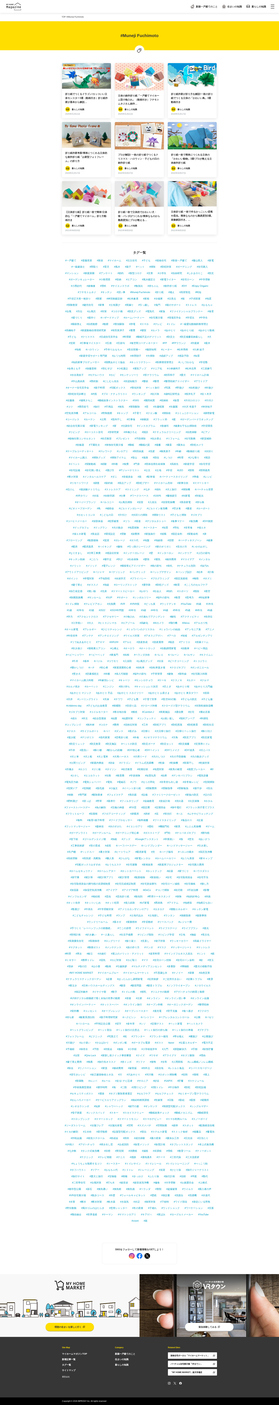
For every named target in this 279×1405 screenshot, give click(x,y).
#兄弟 (104, 591)
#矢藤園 (173, 406)
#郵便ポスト (94, 947)
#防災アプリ (189, 737)
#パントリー (147, 1017)
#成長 (108, 845)
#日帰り (145, 731)
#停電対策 (88, 578)
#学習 (169, 470)
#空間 (130, 1125)
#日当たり (202, 1138)
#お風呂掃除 (125, 502)
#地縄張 (187, 902)
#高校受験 (72, 858)
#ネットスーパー (110, 1004)
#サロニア (142, 1080)
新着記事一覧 (69, 1359)
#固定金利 (176, 533)
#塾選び (75, 909)
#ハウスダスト (201, 871)
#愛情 (146, 559)
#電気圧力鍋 (71, 782)
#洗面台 (179, 1195)
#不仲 (72, 750)
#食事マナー (177, 521)
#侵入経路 (129, 902)
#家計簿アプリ (105, 877)
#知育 (197, 355)
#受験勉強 (182, 788)
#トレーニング (146, 1169)
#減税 (145, 1150)
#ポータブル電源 (141, 1042)
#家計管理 (123, 877)
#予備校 (70, 1049)
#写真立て (112, 1036)
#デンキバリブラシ (182, 775)
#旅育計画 (159, 1144)
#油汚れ (204, 565)
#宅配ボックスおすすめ (88, 864)
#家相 (146, 298)
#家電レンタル (142, 858)
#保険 (178, 896)
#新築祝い (155, 877)
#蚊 (201, 960)
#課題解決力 (179, 1049)
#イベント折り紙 (132, 788)
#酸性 (173, 616)
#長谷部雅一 (133, 349)
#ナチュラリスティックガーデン (83, 979)
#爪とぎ (167, 686)
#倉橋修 (91, 286)
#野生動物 (70, 1208)
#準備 (195, 476)
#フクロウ (203, 1011)
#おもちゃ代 (111, 1169)
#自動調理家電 (168, 648)
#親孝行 (111, 801)
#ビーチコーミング (178, 661)
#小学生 (162, 273)
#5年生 (176, 610)
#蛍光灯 (167, 813)
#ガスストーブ (152, 832)
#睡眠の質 (144, 444)
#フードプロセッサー (120, 820)
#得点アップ (124, 483)
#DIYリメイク (172, 750)
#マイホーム (114, 260)
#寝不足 (107, 559)
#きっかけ (137, 1176)
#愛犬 (183, 375)
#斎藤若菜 (86, 260)
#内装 (208, 896)
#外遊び (209, 387)
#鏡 (212, 953)
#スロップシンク (81, 1119)
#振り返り (130, 941)
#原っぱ (86, 801)
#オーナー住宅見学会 (77, 387)
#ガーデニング (184, 266)
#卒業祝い (168, 839)
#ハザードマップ (110, 317)
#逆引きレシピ (77, 1074)
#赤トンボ (126, 1061)
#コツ (70, 406)
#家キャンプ (205, 858)
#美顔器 (132, 794)
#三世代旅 (175, 1157)
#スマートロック (104, 1119)
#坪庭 (194, 1176)
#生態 (108, 775)
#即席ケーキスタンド (158, 896)
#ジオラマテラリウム (155, 737)
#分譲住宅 (126, 425)
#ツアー (95, 1169)
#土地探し (153, 915)
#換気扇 (130, 1189)
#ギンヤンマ (150, 1106)
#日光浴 (188, 1138)
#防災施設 (110, 743)
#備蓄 (158, 444)
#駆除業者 (97, 794)
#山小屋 (96, 966)
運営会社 (66, 1377)
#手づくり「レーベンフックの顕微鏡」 (91, 928)
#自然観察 (92, 324)
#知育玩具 (150, 775)
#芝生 (191, 839)
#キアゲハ (146, 1214)
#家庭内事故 (97, 762)
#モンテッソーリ (129, 375)
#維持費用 (170, 559)
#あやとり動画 (206, 330)
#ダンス (119, 731)
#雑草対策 (150, 1201)
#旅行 (96, 406)
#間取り (94, 266)
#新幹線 (182, 673)
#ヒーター (166, 349)
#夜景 (210, 979)
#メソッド (91, 565)
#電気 (109, 782)
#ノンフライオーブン (178, 985)
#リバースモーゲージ (200, 1068)
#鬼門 (157, 305)
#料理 (180, 457)
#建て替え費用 (74, 1061)
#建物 (170, 673)
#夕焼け (69, 1144)
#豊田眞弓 (83, 406)
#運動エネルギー (178, 909)
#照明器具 (204, 470)
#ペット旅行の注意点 (128, 1030)
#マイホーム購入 (78, 457)
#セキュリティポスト (81, 1093)
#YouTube (186, 604)
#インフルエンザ (77, 896)
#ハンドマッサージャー (179, 845)
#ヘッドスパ (87, 851)
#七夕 (147, 489)
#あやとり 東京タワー (186, 693)
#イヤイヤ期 (99, 991)
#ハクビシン (129, 1017)
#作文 (85, 718)
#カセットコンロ (86, 514)
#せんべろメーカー (80, 1100)
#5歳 (187, 610)
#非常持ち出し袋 (169, 782)
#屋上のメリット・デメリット (127, 953)
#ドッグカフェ (81, 527)
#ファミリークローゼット (166, 794)
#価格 (120, 1049)
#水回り (209, 451)
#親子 (128, 266)
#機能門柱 (163, 826)
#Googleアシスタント (147, 839)
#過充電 (157, 1011)
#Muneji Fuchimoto (140, 292)
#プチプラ (203, 1030)
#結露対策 (127, 718)
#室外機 (74, 1011)
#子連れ (152, 1208)
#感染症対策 (112, 553)
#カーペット (91, 686)
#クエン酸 (151, 413)
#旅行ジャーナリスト (197, 1169)
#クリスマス (88, 336)
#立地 (182, 934)
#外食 (136, 737)
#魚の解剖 (100, 807)
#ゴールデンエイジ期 (94, 839)
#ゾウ (133, 782)
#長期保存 (93, 941)
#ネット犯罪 (112, 902)
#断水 (83, 1201)
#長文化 (205, 934)
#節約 (121, 273)
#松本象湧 (132, 298)
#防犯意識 (176, 724)
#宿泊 (143, 1131)
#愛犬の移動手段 (203, 966)
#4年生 (154, 610)
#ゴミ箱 (96, 769)
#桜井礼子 (190, 394)
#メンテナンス (113, 947)
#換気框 (117, 1189)
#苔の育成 (94, 845)
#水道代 (206, 1195)
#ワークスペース (139, 495)
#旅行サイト (78, 1176)
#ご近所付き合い (172, 979)
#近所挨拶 (152, 979)
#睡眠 (131, 444)
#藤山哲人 (197, 260)
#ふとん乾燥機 (193, 826)
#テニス (120, 1157)
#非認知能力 (130, 381)
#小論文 (113, 788)
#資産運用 (157, 642)
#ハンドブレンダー (151, 845)
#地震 (208, 298)
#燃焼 (134, 712)
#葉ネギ (117, 922)
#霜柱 (150, 826)
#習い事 (121, 292)
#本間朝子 (135, 355)
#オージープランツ (85, 502)
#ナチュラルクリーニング (167, 432)
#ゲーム (210, 826)
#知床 (97, 1106)
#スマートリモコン (128, 1119)
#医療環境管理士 (164, 362)
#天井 (70, 699)
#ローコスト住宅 (94, 432)
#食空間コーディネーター (144, 343)
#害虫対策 (135, 387)
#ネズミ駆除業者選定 (120, 1093)
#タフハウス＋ (78, 1169)
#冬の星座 (137, 1208)
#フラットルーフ (75, 813)
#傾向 (158, 489)
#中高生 (88, 909)
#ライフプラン (190, 928)
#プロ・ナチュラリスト (114, 394)
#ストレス (191, 305)
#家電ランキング (99, 425)
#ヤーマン (107, 1214)
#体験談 (144, 419)
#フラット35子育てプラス (200, 807)
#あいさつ (204, 839)
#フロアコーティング (113, 813)
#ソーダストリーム (75, 1125)
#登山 (134, 457)
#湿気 (102, 960)
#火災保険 (193, 801)
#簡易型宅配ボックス (173, 1106)
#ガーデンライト (79, 832)
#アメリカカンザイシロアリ (133, 909)
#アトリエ (184, 642)
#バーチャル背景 (204, 489)
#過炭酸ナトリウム (89, 489)
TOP (64, 17)
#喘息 (171, 642)
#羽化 (176, 527)
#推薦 (90, 1061)
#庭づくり (76, 317)
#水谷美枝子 (77, 375)
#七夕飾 (72, 1150)
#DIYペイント (152, 750)
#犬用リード (140, 756)
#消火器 (179, 801)
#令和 (164, 1061)
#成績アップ (166, 355)
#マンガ (148, 947)
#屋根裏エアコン (96, 648)
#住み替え (155, 438)
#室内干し (116, 419)
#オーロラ (129, 648)
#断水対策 (96, 1201)
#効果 (164, 775)
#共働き (69, 769)
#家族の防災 (192, 794)
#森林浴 (99, 826)
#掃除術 (166, 413)
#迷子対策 (159, 941)
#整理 (156, 381)
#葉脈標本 (131, 922)
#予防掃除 (140, 438)
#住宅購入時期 (199, 673)
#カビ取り (131, 960)
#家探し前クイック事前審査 (116, 1055)
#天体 (106, 699)
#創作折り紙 (170, 286)
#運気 (157, 559)
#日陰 (170, 1100)
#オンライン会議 (200, 998)
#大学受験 (170, 1182)
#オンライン (153, 998)
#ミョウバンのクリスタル (141, 629)
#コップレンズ (73, 724)
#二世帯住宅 (78, 1182)
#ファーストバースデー (77, 807)
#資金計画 (164, 801)
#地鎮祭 (158, 540)
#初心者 (103, 667)
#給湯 (170, 871)
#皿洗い (84, 750)
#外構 (115, 464)
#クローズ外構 (149, 705)
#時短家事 (204, 597)
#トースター (113, 1163)
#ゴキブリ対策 (77, 712)
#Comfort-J (148, 712)
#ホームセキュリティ (81, 871)
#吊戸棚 (71, 851)
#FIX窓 (132, 807)
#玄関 (72, 343)
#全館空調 (108, 495)
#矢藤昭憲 (158, 406)
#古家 (139, 998)
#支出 (210, 788)
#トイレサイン (133, 1163)
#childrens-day (74, 705)
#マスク (162, 947)
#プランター (138, 1036)
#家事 (101, 305)
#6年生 (198, 610)
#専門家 (82, 794)
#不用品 (108, 406)
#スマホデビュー (152, 1119)
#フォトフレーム (75, 1036)
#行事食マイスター (90, 343)
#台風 (68, 311)
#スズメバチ (144, 1125)
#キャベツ (124, 680)
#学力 (70, 616)
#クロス (71, 731)
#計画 (211, 572)
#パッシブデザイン (160, 572)
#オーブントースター (136, 1011)
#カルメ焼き (73, 686)
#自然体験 (191, 432)
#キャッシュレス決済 (146, 686)
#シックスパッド (96, 1112)
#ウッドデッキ (168, 604)
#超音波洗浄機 (141, 1182)
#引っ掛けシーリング (138, 546)
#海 (114, 1087)
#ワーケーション (194, 1208)
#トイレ (171, 324)
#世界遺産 (91, 1214)
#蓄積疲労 (171, 495)
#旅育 (176, 400)
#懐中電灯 (175, 807)
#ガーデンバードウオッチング (197, 419)
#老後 (128, 998)
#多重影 (171, 966)
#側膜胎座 (185, 915)
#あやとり (170, 330)
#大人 (90, 623)
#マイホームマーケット (136, 972)
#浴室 (140, 502)
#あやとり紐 (187, 330)
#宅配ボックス (117, 387)
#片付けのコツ (192, 400)
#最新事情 (201, 915)
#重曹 (132, 330)
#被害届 (132, 1068)
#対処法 (199, 495)
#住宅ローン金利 (185, 960)
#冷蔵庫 (158, 298)
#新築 (100, 260)
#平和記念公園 (102, 1023)
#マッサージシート (181, 947)
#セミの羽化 (148, 782)
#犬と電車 (102, 756)
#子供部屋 (194, 298)
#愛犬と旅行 (96, 1176)
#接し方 (204, 883)
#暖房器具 (87, 546)
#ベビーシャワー (75, 654)
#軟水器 (111, 1201)
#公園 (197, 1017)
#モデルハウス (96, 375)
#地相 (78, 349)
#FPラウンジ (179, 343)
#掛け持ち (124, 686)
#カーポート (203, 508)
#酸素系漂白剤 (87, 1017)
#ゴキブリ (196, 514)
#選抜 (101, 1093)
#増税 (169, 1150)
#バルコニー (107, 502)
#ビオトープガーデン (80, 508)
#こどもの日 (106, 514)
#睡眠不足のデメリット (148, 336)
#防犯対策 (165, 266)
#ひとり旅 (175, 1169)
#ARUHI (113, 642)
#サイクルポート (90, 731)
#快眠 (114, 839)
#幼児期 (178, 890)
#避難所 (204, 1100)
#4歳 (165, 610)
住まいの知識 (234, 6)
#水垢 (96, 495)
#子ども (146, 260)
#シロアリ (122, 451)
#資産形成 (142, 642)
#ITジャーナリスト (129, 470)
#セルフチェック (164, 1093)
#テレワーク (105, 451)
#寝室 (143, 330)
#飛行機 (173, 623)
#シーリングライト (88, 699)
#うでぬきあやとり (81, 642)
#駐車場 (150, 476)
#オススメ (92, 584)
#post (171, 1042)
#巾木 (75, 661)
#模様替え (76, 324)
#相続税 (95, 896)
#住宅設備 (74, 470)
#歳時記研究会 (172, 394)
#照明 (191, 470)
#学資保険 (134, 775)
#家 (114, 425)
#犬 (209, 336)
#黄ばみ (161, 1214)
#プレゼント (123, 438)
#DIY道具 (189, 750)
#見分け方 (181, 546)
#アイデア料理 (130, 890)
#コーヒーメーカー (76, 521)
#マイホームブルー (108, 972)
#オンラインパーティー (83, 1004)
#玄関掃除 (208, 782)
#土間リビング (77, 762)
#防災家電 (206, 737)
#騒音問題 (135, 985)
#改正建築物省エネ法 (101, 1074)
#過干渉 (197, 788)
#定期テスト (157, 1023)
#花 (156, 813)
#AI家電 (186, 495)
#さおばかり (102, 1042)
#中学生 (203, 317)
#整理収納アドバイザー (176, 381)
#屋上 (206, 1074)
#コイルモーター (99, 712)
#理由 (202, 1055)
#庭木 (207, 343)
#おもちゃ (207, 305)
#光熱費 (111, 604)
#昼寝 (191, 972)
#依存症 (208, 616)
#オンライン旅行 (133, 1004)
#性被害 (158, 1100)
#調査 (96, 483)
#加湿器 (74, 890)
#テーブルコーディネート (80, 451)
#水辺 (137, 1201)
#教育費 (120, 775)
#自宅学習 (204, 464)
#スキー (114, 1112)
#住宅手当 (202, 877)
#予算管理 (156, 673)
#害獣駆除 (134, 406)
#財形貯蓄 (207, 1049)
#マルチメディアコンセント (147, 966)
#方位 (79, 311)
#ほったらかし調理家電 (130, 979)
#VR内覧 (135, 604)
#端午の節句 (162, 597)
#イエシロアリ (135, 826)
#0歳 (198, 604)
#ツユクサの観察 (160, 991)
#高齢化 (144, 623)
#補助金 (109, 508)
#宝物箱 (112, 1176)
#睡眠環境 (202, 1112)
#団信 (156, 457)
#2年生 (80, 610)
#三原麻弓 (206, 368)
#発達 (137, 521)
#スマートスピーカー (123, 591)
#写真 (167, 387)
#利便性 (204, 718)
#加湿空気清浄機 (92, 890)
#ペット (140, 266)
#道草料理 (154, 953)
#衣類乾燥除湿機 (204, 705)
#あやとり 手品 (104, 693)
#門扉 (137, 464)
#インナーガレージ (134, 553)
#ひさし (75, 775)
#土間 (103, 419)
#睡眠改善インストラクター (113, 400)
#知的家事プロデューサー (85, 362)
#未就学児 (120, 578)
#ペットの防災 (129, 743)
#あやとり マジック (80, 693)
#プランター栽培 (159, 1036)
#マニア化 (156, 368)
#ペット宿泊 (105, 1030)
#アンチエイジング (108, 635)
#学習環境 (207, 425)
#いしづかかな (186, 362)
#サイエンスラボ (120, 286)
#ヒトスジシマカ (107, 623)
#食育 (211, 311)
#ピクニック (95, 1036)
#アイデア (111, 890)
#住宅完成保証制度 (125, 883)
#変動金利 (192, 533)
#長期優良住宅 (76, 941)
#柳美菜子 (165, 451)
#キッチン (106, 292)
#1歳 (69, 610)
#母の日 (82, 966)
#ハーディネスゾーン (190, 540)
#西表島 (158, 902)
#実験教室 (72, 305)
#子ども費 (132, 699)
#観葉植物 (92, 540)
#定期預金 (160, 807)
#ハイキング (105, 546)
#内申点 (145, 1068)
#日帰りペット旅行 (186, 731)
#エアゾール (128, 623)
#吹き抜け (76, 648)
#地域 (184, 635)
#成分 (74, 718)
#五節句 (120, 343)
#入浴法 (152, 502)
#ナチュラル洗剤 (186, 565)
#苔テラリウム (151, 375)
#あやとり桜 (182, 686)
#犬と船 (88, 756)
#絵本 (200, 572)
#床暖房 (134, 813)
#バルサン (189, 654)
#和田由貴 (138, 451)
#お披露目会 (187, 1182)
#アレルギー (89, 629)
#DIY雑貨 (208, 521)
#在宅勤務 (190, 438)
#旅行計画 (169, 1176)
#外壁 (112, 1195)
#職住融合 (75, 1214)
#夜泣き (72, 985)
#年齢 (178, 451)
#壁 (151, 553)
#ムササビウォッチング (200, 813)
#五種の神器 (117, 807)
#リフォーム (173, 438)
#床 (205, 533)
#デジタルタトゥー (155, 521)
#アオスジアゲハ (153, 635)
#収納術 (164, 400)
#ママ (145, 960)
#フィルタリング (129, 801)
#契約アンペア (187, 718)
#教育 (177, 597)
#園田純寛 (149, 400)
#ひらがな (124, 858)
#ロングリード (112, 941)
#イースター (150, 527)
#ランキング (139, 394)
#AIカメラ (158, 623)
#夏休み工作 (172, 1138)
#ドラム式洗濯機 (144, 762)
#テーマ (161, 1157)
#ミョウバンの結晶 (170, 629)
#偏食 (157, 1182)
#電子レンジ (108, 565)
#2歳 (91, 610)
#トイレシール (153, 1163)
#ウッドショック (170, 1208)
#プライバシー (138, 578)
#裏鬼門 (114, 654)
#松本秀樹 (182, 349)
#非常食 (188, 527)
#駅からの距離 (114, 750)
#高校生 (174, 464)
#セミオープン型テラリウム (193, 1093)
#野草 (99, 801)
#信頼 (183, 1176)
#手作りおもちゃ (113, 349)
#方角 (175, 737)
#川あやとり (133, 1074)
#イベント (74, 464)
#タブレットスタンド (181, 1144)
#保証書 (165, 1195)
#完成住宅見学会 (108, 336)
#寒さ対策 (72, 476)
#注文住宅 (131, 260)
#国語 (145, 432)
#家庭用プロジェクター (170, 864)
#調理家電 (208, 413)
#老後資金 (127, 476)
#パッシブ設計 (184, 572)
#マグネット (75, 947)
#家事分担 (182, 483)
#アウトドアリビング (76, 572)
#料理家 (127, 336)
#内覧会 (108, 1049)
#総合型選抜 (99, 718)
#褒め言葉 (204, 712)
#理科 (103, 286)
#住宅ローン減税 (170, 883)
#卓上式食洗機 (206, 1144)
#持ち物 (200, 502)
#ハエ (180, 813)
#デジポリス (87, 737)
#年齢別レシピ (106, 680)
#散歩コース (97, 1195)
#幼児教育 (126, 769)
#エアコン (131, 279)
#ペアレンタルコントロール (174, 1017)
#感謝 (133, 1157)
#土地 (158, 470)
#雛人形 (109, 858)
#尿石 (89, 1189)
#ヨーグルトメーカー (181, 1214)
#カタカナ (159, 909)
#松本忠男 (190, 368)
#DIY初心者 (133, 750)
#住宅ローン (187, 279)
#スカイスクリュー (133, 1112)
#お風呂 (91, 311)
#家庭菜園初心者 (122, 667)
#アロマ (100, 642)
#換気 (121, 406)
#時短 (198, 292)
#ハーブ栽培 (166, 851)
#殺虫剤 (138, 896)
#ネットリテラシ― (140, 362)
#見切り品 (130, 705)
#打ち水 (110, 1182)
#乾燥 (161, 762)
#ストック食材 (180, 1131)
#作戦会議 (76, 1138)
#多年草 (130, 1023)
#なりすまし (75, 553)
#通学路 (146, 584)
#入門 (165, 1049)
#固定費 (145, 807)
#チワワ (118, 699)
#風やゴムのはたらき (92, 1208)
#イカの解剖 (71, 1131)
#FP (165, 343)
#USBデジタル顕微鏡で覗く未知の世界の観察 (95, 998)
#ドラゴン (124, 762)
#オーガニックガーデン (180, 1004)
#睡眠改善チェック (159, 1112)
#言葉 (211, 1208)
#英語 (207, 457)
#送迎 (162, 1169)
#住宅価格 (189, 883)
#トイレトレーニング (177, 1163)
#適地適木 (146, 1157)
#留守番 (75, 877)
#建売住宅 (87, 305)
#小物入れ (129, 616)
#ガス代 (134, 540)
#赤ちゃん (153, 286)
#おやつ (144, 591)
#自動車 (185, 648)
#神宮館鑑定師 (114, 298)
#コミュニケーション (187, 413)
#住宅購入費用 (196, 864)
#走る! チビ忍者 (123, 1080)
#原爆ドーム (201, 642)
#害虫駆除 (118, 324)
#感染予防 (183, 355)
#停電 (132, 324)
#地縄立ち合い (204, 902)
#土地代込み (136, 915)
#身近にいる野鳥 (201, 1201)
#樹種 (124, 1176)
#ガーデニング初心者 (127, 832)
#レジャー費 (185, 922)
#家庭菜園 (88, 273)
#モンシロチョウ (144, 680)
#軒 (212, 769)
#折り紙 (159, 292)
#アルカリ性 (201, 623)
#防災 (211, 273)
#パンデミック (138, 572)
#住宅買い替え (93, 470)
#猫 (183, 298)
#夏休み (181, 444)
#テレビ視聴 (105, 1157)
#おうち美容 (187, 858)
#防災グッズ (134, 311)
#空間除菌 (161, 1125)
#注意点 (171, 298)
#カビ (112, 375)
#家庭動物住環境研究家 (93, 330)
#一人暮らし (108, 934)
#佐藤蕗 (70, 400)
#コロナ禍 (117, 311)
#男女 (79, 953)
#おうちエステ (113, 864)
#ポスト (159, 1042)
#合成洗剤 (123, 1144)
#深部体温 (97, 521)
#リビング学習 (166, 934)
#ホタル (208, 801)
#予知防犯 (104, 578)
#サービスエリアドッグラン (111, 1100)
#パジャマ (98, 572)
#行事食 (131, 419)
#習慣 (171, 540)
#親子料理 (99, 387)
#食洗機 (193, 521)
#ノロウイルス (203, 985)
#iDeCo (147, 890)
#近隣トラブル (194, 979)
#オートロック (147, 648)
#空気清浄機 (71, 413)
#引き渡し (202, 845)
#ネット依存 (73, 902)
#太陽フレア (97, 1125)
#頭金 (111, 762)
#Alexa (185, 623)
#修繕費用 (117, 1068)
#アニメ (210, 629)
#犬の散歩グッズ (200, 756)
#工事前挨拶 (77, 845)
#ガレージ (119, 540)
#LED (180, 470)
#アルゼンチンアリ (202, 635)
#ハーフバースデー (126, 845)
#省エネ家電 (79, 533)
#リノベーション (87, 1068)
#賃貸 (106, 540)
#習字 (118, 1023)
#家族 (162, 311)
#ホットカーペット (131, 871)
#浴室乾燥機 (168, 502)
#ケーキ (162, 680)
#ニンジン (108, 686)
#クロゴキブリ (178, 667)
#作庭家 (195, 343)
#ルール (106, 1080)
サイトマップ (69, 1370)
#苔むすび (106, 368)
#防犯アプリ (159, 724)
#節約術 (108, 483)
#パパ (107, 731)
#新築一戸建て (179, 260)
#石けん (70, 489)
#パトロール (83, 1023)
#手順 (194, 1049)
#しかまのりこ (195, 273)
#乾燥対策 (204, 762)
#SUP (109, 597)
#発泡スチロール (96, 1138)
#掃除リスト (159, 514)
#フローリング (74, 540)
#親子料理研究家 (108, 1017)
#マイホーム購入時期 (81, 680)
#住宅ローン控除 (162, 960)
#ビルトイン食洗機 (157, 508)
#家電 (211, 260)
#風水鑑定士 (148, 279)
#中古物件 (173, 1087)
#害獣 (158, 1189)
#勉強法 (138, 286)
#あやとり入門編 (203, 686)
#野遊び (179, 387)
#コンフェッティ (147, 718)
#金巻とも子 (74, 368)
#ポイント (72, 578)
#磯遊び (193, 1036)
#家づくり (183, 871)
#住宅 (169, 877)
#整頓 (145, 381)
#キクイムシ (206, 654)
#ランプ (120, 915)
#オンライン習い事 (175, 998)
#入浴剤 (127, 661)
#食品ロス (186, 820)
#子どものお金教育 (97, 705)
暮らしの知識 (259, 6)
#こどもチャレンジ (83, 915)
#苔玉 (211, 960)
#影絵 (181, 1100)
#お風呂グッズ (144, 661)
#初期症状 (142, 769)
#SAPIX (168, 1080)
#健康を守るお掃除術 (185, 425)
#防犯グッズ (162, 584)
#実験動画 (90, 464)
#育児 (106, 266)
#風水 (117, 266)
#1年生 (209, 604)
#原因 (206, 693)
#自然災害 (204, 972)
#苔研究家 (113, 432)
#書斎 (169, 444)
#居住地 (159, 1068)
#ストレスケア (113, 489)
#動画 (108, 966)
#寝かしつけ (77, 667)
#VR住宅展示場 (77, 1195)
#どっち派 (149, 604)
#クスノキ (176, 680)
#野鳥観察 (106, 413)
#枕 (125, 1036)
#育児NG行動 (168, 699)
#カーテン (89, 419)
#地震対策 (158, 769)
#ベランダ (145, 1189)
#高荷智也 (184, 292)
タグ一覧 (66, 1364)
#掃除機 (185, 489)
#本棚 (107, 673)
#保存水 (83, 1049)
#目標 (107, 1150)
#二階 (124, 1087)
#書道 (189, 508)
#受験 (123, 533)
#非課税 (157, 1150)
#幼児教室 (106, 438)
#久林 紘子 (198, 349)
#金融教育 (148, 801)
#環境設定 (109, 533)
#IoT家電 (144, 902)
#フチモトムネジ (87, 292)
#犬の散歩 (117, 527)
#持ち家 (69, 1017)
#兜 (153, 851)
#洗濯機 (192, 1195)
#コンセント (90, 1011)
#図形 (192, 1100)
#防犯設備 (200, 1087)
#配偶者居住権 (206, 1125)
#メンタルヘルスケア (94, 476)
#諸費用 (135, 533)
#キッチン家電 (200, 909)
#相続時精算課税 (140, 1100)
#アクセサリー (111, 616)
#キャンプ (122, 413)
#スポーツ (182, 591)
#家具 (177, 826)
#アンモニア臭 (193, 629)
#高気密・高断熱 (91, 858)
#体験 (70, 794)
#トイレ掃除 (72, 604)
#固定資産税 (181, 578)
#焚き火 (76, 673)
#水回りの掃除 (139, 514)
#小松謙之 (122, 368)
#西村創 (94, 381)
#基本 (86, 661)
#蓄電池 (210, 1131)
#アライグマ (169, 1055)
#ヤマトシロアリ (127, 1214)
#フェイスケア (115, 794)
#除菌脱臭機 (76, 597)
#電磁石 (121, 782)
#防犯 (187, 1087)
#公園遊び (207, 1036)
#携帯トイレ (87, 960)
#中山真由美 (78, 381)
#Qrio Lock (90, 1055)
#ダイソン (110, 769)
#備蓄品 (196, 1131)
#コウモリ (112, 661)
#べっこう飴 (201, 1163)
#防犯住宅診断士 (77, 394)
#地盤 (146, 540)
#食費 (126, 464)
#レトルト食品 (176, 1068)
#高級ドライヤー (202, 941)
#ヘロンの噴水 (186, 851)
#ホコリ (83, 769)
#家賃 (104, 1068)
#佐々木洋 (205, 394)
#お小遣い (84, 1042)
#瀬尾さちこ (86, 400)
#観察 (105, 324)
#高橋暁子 (70, 330)
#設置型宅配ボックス (123, 1131)
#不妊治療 (192, 890)
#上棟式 (203, 1182)
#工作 (145, 724)
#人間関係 (177, 1061)
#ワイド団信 (180, 1201)
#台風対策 (95, 1182)
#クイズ (140, 1055)
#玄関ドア (72, 788)
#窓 (146, 406)
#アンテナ (87, 635)
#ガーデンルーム (102, 832)
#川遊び (70, 1042)
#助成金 (114, 1138)
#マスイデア (187, 559)
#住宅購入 (202, 266)
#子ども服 (207, 699)
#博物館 (184, 966)
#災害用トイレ (202, 743)
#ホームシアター (107, 871)
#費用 (116, 724)
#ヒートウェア (122, 851)
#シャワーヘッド (114, 1106)
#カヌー (191, 680)
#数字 (114, 991)
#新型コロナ (135, 273)
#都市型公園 (74, 1189)
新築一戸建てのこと (207, 6)
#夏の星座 (155, 1138)
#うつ (127, 521)
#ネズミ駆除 (188, 1055)
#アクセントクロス (88, 616)
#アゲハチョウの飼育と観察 (189, 991)
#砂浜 (156, 1080)
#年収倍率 (72, 635)
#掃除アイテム (118, 457)
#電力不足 (207, 1042)
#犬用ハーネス (121, 756)
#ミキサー (70, 960)
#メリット (75, 565)
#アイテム (172, 902)
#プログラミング (160, 578)
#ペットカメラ (195, 1023)
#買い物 (91, 591)
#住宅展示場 (156, 317)
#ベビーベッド (97, 654)
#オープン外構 (155, 1004)
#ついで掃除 (162, 890)
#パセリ (209, 1017)
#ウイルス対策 (132, 635)
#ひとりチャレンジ (111, 629)
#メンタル (204, 559)
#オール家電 (71, 629)
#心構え (114, 648)
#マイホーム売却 (163, 483)
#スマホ (144, 324)
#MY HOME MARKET (81, 972)
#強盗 (106, 584)
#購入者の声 (204, 1189)
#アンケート (106, 273)
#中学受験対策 (106, 909)
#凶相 (126, 654)
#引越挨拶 (121, 966)
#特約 (169, 591)
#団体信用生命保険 (155, 464)
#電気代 (150, 311)
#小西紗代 (76, 286)
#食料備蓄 (142, 820)
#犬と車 (74, 756)
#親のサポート (173, 305)
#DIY (184, 286)
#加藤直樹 (90, 368)
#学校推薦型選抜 (82, 1087)
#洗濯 (152, 451)
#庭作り (91, 317)
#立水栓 (87, 1131)
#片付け (209, 400)
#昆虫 (108, 896)
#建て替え (76, 584)
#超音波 (123, 1182)
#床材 (147, 813)
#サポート (122, 597)
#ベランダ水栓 (142, 654)
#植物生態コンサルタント (82, 438)
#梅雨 (195, 578)
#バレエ (159, 654)
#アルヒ (127, 642)
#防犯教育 (192, 724)
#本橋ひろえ (130, 432)
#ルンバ (92, 1080)
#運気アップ (139, 368)
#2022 (102, 610)
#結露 (114, 718)
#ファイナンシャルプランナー (186, 311)
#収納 (118, 279)
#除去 (70, 1068)
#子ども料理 (105, 915)
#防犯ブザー (142, 483)
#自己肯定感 (75, 591)
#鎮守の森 (133, 1106)
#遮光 (206, 928)
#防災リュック (77, 743)
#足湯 (200, 820)
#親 (139, 476)
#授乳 (143, 991)
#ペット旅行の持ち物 (155, 1030)
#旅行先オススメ (107, 1061)
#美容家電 (185, 502)
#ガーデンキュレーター (81, 279)
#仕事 (122, 495)
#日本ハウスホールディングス (98, 985)
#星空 (207, 591)
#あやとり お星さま (159, 693)
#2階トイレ (157, 1087)
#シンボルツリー (142, 597)
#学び (119, 559)
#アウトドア (201, 381)
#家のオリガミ (163, 546)
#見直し (145, 941)
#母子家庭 (76, 1112)
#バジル (98, 661)
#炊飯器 (80, 444)
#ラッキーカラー (179, 941)
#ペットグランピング (81, 1030)
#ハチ (91, 667)
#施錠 (193, 934)
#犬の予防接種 (178, 756)
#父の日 (207, 794)
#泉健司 (164, 425)
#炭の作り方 (133, 947)
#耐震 (177, 584)
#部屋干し (188, 762)
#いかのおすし (200, 546)
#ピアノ (206, 432)
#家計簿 (88, 877)
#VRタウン (82, 495)
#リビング (74, 432)
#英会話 (95, 533)
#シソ (143, 1023)
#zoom (135, 1220)
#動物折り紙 (193, 451)
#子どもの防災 (189, 699)
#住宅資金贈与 (148, 883)
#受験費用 (151, 788)
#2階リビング (139, 1087)
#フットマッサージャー (77, 826)
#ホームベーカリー (165, 858)
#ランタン (169, 915)
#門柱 (167, 832)
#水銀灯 (102, 953)
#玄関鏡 (86, 788)
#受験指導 (166, 788)
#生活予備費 (126, 934)
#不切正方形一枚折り (79, 298)
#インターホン (166, 553)
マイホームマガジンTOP (74, 1354)
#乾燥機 (173, 762)
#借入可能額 (121, 673)
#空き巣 (176, 508)
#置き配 (71, 737)
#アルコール (89, 413)
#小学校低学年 (149, 1049)
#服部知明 (150, 349)
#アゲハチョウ (87, 1144)
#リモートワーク (79, 483)
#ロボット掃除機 (167, 1074)
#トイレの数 (128, 991)
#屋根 (195, 1074)
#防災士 (170, 336)
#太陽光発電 (115, 1125)
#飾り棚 (97, 750)
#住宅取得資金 (184, 877)
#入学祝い (77, 623)
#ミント (201, 953)
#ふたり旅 (153, 1176)
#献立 (90, 953)
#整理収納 (203, 1004)
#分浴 (160, 661)
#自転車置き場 (157, 667)
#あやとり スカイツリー (130, 693)
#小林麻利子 (173, 368)
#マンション (72, 273)
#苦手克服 (171, 1011)
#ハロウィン (92, 349)
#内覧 (94, 394)
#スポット (188, 1125)
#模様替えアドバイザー (133, 565)
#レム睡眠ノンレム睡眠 (200, 1061)
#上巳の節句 (203, 553)
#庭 (174, 419)
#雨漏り (129, 305)
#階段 (196, 591)
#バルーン (173, 654)
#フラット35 (160, 419)
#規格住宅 (160, 260)
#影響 (206, 890)
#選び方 (110, 470)
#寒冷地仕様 (119, 712)
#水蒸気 (124, 1201)
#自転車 (140, 667)
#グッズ (126, 839)
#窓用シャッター (118, 1208)
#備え (171, 292)
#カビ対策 (115, 960)
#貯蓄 (180, 1080)
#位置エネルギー (188, 1042)
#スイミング (132, 489)
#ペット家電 (175, 1023)
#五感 (108, 343)
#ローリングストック (125, 584)
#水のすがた (115, 826)
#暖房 (74, 546)
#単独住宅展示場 (114, 444)
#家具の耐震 (175, 769)
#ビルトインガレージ (130, 508)
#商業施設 (164, 712)
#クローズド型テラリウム (176, 705)
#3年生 (132, 610)
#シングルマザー (199, 1106)
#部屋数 (79, 1080)
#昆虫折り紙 (122, 896)
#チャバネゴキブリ (185, 832)
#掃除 (152, 266)
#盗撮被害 (171, 1189)
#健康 (210, 540)
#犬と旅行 (171, 489)
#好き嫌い (90, 934)
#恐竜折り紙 (121, 737)
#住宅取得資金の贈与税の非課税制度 (90, 883)
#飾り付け (206, 731)
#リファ (140, 1061)
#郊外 (126, 1138)
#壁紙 (153, 1195)
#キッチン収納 (77, 559)
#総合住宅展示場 (76, 425)
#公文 (147, 470)
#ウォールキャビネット (132, 1195)
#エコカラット (92, 775)
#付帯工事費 (94, 553)
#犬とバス (204, 750)
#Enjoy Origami (200, 286)
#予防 (96, 1049)
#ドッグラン (100, 527)
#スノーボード (200, 1119)
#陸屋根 (93, 813)
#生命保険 (132, 559)
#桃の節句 (155, 565)
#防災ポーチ (148, 743)
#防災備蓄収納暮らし (191, 336)
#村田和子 (169, 375)
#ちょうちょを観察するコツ (87, 1163)
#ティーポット (203, 1150)
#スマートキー (201, 483)
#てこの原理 (124, 928)
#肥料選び (72, 801)
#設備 (144, 794)
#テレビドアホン (93, 604)
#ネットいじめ (93, 902)
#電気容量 (202, 775)
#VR (122, 604)
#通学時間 (101, 1087)
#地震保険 (133, 527)
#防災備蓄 (183, 743)
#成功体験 (139, 1138)
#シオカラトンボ (80, 1106)
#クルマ (204, 680)
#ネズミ (207, 578)
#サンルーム (94, 597)
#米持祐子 (206, 406)
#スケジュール (196, 1080)
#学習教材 (147, 922)
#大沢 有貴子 (189, 406)
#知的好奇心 (193, 896)
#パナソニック (117, 572)
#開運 (99, 298)
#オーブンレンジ (111, 1011)
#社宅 (191, 712)
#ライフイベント (145, 928)
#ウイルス (187, 1189)
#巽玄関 (119, 1150)
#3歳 (143, 610)
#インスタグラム (146, 425)
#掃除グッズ (98, 457)
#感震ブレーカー (196, 769)
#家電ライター (168, 279)
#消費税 (133, 1150)
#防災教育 (95, 743)
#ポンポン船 (120, 1042)
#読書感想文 (92, 673)
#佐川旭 (154, 394)
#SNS (136, 400)
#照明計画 (75, 934)
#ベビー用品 (201, 648)
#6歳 (209, 610)
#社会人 (157, 591)
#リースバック (166, 922)
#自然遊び (194, 387)
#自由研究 (176, 273)
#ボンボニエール (200, 667)
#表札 (169, 565)
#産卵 (175, 1125)
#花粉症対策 (130, 724)
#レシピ (207, 476)
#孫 (181, 839)
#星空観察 (101, 1131)
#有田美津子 (117, 330)
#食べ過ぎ (187, 1011)
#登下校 (73, 839)
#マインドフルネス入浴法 (178, 953)
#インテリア (185, 553)
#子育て (137, 413)
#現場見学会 (174, 317)
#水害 (72, 1201)
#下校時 (164, 1201)
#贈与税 (205, 832)
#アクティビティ (190, 616)
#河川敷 (149, 1074)
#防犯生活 (208, 724)
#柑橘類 (116, 705)
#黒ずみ (132, 731)
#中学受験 (204, 279)
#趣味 (119, 546)
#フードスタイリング (164, 820)
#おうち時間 (118, 355)
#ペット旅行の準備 (182, 1030)
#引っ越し (143, 305)
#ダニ (114, 476)
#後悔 (153, 1061)
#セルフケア (143, 1093)
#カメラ (155, 330)
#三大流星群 (192, 1157)
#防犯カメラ (196, 444)
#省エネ (201, 527)
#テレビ (158, 324)
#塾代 (205, 1176)
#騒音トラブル (154, 985)
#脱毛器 (100, 788)
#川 (120, 1074)
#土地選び (114, 305)
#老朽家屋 (104, 737)
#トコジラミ (200, 661)
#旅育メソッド (141, 1144)
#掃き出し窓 (106, 1144)
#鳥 (99, 508)
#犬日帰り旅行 (163, 731)
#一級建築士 (78, 266)
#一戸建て (70, 260)
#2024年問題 (117, 610)
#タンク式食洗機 (90, 1150)
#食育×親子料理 (95, 820)
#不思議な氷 (160, 972)
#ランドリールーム (97, 922)
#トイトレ (128, 1169)
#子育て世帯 (150, 699)
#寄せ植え (178, 1036)
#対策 (104, 311)
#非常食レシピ (191, 782)
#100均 (157, 495)
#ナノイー (177, 972)
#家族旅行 (149, 533)
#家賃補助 (205, 438)
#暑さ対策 (104, 851)
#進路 (145, 457)
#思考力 (189, 597)
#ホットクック (154, 871)
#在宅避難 (131, 864)
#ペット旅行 (153, 387)
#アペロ (171, 635)
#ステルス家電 (159, 1131)
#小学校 (132, 1049)
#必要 (109, 979)
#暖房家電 (140, 851)
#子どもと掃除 (178, 514)
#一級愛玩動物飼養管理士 (194, 324)
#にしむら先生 (111, 381)
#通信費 (179, 712)
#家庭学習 (188, 464)
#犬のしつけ (158, 756)
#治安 (76, 1055)
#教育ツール (184, 1150)
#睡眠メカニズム (183, 1112)
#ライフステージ (168, 928)
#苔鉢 (70, 966)
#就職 (163, 533)
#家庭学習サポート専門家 (93, 355)
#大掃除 (150, 355)
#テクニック (86, 1157)
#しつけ (168, 457)
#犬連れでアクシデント (152, 616)
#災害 (150, 273)
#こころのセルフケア (196, 584)
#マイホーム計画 (200, 375)
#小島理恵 (104, 279)
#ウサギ (154, 1055)
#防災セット (167, 743)
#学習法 (190, 317)
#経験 (104, 464)
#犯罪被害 (113, 521)
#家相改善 (147, 864)
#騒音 (122, 985)
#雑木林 (90, 724)
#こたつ (94, 559)
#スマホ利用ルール (176, 1119)
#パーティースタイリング (174, 476)
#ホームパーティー (134, 317)
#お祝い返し (167, 718)
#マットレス (203, 947)
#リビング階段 (146, 934)
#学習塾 (203, 362)
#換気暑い (102, 1189)
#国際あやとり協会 (114, 362)
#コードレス (72, 419)
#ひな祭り (193, 457)
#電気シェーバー (92, 782)
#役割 (184, 1074)
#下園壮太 (94, 444)
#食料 (79, 820)
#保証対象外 (81, 991)
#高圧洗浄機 (205, 851)
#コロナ (103, 724)
